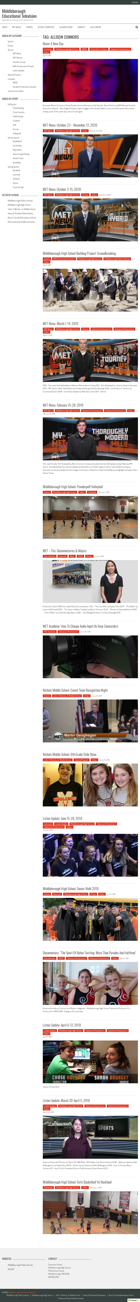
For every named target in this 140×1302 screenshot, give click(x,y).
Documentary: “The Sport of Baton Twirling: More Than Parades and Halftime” (89, 952)
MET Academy (49, 631)
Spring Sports (13, 166)
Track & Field (18, 187)
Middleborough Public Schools (117, 259)
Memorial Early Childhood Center (21, 221)
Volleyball (92, 492)
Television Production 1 (68, 631)
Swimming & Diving (21, 154)
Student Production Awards (24, 86)
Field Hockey (18, 116)
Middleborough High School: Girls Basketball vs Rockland (77, 1182)
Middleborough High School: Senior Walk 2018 (71, 888)
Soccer (16, 129)
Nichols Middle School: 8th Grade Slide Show (69, 754)
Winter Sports (13, 137)
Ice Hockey (17, 145)
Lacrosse (48, 824)
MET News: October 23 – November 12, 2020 (70, 125)
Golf (14, 125)
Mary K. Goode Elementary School (22, 217)
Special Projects (81, 760)
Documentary (49, 556)
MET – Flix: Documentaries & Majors (65, 550)
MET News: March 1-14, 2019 (60, 323)
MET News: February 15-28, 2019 (63, 405)
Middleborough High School (67, 49)
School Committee (46, 27)
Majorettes (17, 149)
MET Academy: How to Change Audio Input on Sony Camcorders (80, 626)
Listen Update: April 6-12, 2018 (62, 1025)
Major (72, 556)
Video (4, 27)
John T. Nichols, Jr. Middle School (67, 696)
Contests (48, 49)
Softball (16, 178)
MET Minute (17, 57)
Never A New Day (53, 43)
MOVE (80, 556)
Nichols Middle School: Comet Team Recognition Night (75, 690)
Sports (29, 27)
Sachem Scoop (66, 27)
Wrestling (17, 162)
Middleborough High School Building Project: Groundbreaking (79, 253)
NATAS (84, 49)
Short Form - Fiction (99, 49)
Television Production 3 (124, 329)
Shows (85, 194)
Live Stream (95, 27)
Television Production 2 (101, 329)
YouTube (135, 2)
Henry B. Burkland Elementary (20, 213)
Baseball (16, 170)
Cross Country (18, 112)
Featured (62, 556)
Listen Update (61, 824)
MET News (16, 27)
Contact (81, 27)
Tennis (15, 183)
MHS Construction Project (64, 259)
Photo (93, 894)
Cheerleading (18, 108)
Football (16, 120)
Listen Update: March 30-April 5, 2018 (66, 1100)
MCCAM (11, 1269)
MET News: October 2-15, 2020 (62, 189)
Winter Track (18, 158)
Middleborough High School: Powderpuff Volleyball (73, 486)
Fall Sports (12, 104)
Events (47, 259)
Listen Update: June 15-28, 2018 (62, 818)
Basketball (48, 1187)
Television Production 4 (120, 49)
